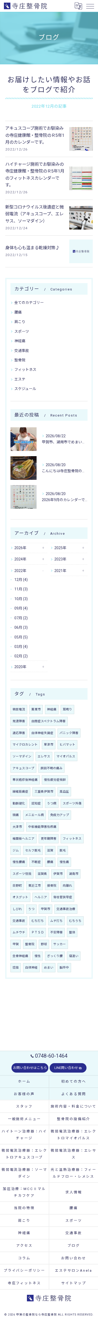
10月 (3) (21, 599)
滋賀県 (42, 874)
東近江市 (34, 885)
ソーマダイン (22, 756)
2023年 (60, 559)
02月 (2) (21, 656)
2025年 (60, 548)
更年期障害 (48, 838)
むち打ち (37, 921)
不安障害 (56, 932)
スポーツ (21, 331)
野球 (44, 944)
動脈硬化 (19, 803)
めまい (48, 967)
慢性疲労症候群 (55, 780)
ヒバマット (67, 744)
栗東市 (36, 709)
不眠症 (36, 862)
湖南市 (73, 874)
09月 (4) (21, 608)
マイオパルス (65, 756)
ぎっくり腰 (55, 956)
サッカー (59, 944)
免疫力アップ (59, 815)
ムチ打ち (56, 921)
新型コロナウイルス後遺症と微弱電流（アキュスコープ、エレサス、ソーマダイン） (34, 214)
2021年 (60, 571)
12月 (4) (21, 580)
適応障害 (19, 733)
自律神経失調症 (42, 733)
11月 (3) (21, 589)
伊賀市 (58, 874)
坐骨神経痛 (20, 956)
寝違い (73, 956)
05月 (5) (21, 637)
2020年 (20, 667)
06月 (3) (21, 627)
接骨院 (51, 885)
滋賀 (50, 850)
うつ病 (51, 803)
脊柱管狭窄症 (62, 897)
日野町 (17, 885)
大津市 (17, 827)
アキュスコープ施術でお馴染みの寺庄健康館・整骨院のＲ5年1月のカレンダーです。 (34, 135)
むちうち (75, 921)
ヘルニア (40, 897)
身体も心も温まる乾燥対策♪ (32, 247)
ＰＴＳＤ (37, 932)
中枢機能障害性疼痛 (42, 827)
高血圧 (64, 791)
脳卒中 (64, 967)
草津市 (48, 744)
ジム (16, 850)
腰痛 (18, 312)
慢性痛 (64, 862)
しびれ (17, 909)
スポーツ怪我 (22, 874)
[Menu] (90, 6)
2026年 (20, 548)
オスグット (20, 897)
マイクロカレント (25, 744)
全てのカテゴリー (29, 302)
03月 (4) (21, 647)
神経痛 (19, 341)
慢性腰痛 (19, 862)
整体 (72, 932)
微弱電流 (19, 709)
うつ (31, 909)
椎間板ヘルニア (23, 838)
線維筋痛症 (20, 791)
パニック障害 (69, 733)
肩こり (19, 322)
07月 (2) (21, 618)
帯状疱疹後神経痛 (25, 780)
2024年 (20, 559)
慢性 (37, 956)
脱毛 (63, 850)
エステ (19, 379)
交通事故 (21, 351)
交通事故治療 (65, 909)
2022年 (20, 571)
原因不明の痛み (51, 768)
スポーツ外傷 (72, 803)
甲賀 (16, 944)
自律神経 (31, 967)
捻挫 (16, 967)
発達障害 (19, 721)
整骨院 (19, 360)
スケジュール (25, 389)
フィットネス (25, 369)
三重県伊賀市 (43, 791)
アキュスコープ (23, 768)
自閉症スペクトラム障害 (48, 721)
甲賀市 (45, 909)
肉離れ (67, 885)
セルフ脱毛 (33, 850)
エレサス (44, 756)
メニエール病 (34, 815)
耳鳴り (67, 709)
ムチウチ (19, 932)
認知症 (36, 803)
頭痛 (16, 815)
